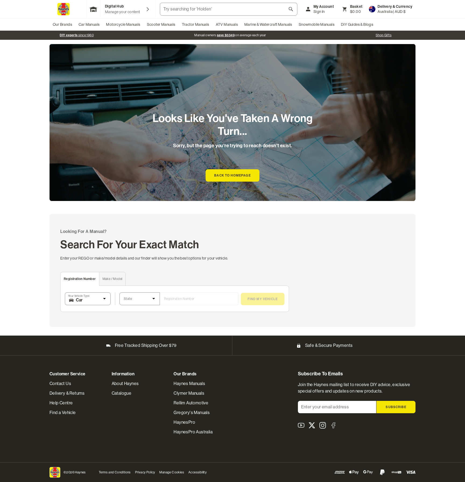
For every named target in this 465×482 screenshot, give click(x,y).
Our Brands (62, 24)
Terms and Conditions (115, 472)
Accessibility (197, 472)
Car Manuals (89, 24)
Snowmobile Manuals (316, 24)
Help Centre (61, 402)
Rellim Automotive (191, 402)
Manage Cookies (171, 472)
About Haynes (125, 383)
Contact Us (60, 383)
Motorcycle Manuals (123, 24)
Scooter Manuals (161, 24)
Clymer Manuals (189, 393)
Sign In (319, 11)
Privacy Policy (145, 472)
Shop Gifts (384, 35)
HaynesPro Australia (193, 431)
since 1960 (77, 35)
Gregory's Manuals (192, 412)
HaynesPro (184, 422)
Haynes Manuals (189, 383)
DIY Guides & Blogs (357, 24)
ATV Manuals (227, 24)
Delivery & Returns (67, 393)
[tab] (80, 279)
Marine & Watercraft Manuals (268, 24)
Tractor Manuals (195, 24)
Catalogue (122, 393)
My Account (323, 6)
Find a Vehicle (63, 412)
